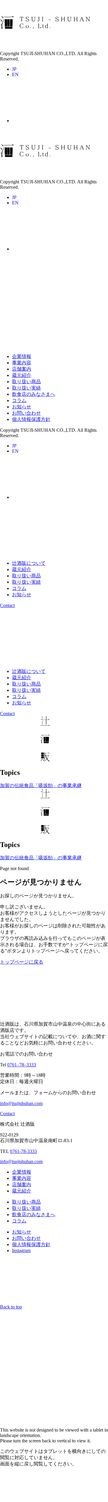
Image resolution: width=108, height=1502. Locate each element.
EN (15, 74)
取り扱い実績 (26, 387)
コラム (19, 400)
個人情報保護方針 (31, 419)
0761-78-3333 (23, 1151)
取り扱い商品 (26, 381)
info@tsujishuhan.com (21, 1103)
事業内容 (21, 362)
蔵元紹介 (21, 375)
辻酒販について (29, 563)
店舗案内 (21, 369)
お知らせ (21, 406)
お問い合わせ (26, 413)
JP (14, 69)
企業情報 (21, 356)
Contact (7, 605)
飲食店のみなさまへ (33, 394)
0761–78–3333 (21, 1064)
